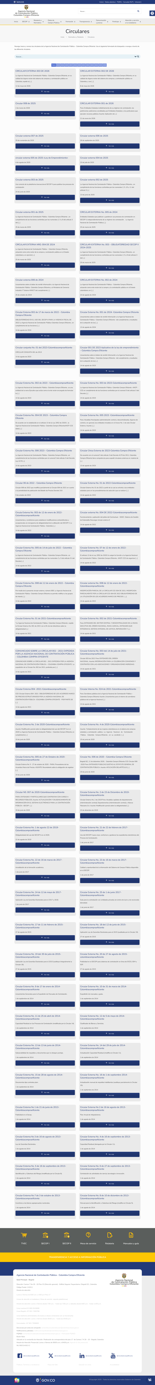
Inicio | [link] (101, 2)
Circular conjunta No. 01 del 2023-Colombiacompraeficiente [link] (44, 347)
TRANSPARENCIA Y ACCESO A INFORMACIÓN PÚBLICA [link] (77, 1257)
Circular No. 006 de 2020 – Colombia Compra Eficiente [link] (106, 756)
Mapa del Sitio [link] (53, 1365)
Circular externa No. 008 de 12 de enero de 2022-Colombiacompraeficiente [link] (104, 584)
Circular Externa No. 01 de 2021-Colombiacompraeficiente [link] (43, 618)
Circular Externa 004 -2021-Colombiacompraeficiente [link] (41, 689)
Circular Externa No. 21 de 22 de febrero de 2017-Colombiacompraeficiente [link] (104, 829)
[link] (152, 13)
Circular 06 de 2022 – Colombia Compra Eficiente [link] (39, 483)
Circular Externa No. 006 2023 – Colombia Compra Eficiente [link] (44, 450)
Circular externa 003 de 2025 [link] (29, 179)
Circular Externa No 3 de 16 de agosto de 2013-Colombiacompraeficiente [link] (38, 1138)
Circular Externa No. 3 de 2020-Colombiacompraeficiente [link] (43, 724)
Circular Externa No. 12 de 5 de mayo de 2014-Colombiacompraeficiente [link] (102, 1017)
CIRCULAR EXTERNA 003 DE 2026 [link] (32, 71)
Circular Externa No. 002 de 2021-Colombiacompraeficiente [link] (108, 618)
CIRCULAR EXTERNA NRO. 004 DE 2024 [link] (35, 244)
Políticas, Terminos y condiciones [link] (28, 1365)
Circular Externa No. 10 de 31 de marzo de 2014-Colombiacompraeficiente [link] (103, 988)
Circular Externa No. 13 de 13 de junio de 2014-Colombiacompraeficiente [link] (38, 1047)
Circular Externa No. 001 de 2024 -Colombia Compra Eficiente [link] (109, 312)
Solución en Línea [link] (85, 1365)
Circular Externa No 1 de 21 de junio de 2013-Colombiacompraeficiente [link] (37, 1109)
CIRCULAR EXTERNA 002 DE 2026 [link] (97, 71)
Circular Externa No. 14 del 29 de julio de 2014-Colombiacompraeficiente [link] (103, 1047)
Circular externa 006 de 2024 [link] (29, 279)
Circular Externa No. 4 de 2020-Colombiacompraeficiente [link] (107, 724)
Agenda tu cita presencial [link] (79, 1342)
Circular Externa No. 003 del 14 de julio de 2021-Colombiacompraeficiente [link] (103, 652)
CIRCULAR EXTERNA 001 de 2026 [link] (97, 103)
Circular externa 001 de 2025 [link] (29, 212)
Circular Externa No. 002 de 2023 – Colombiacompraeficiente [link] (44, 383)
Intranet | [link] (138, 2)
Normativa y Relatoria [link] (76, 37)
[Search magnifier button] (138, 11)
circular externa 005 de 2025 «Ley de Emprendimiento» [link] (42, 157)
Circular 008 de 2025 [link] (26, 103)
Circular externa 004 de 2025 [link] (94, 157)
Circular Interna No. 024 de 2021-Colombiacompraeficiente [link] (108, 689)
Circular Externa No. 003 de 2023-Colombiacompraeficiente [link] (108, 383)
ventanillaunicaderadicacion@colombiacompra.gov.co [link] (60, 1328)
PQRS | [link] (119, 2)
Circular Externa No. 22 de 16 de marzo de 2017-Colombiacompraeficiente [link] (39, 861)
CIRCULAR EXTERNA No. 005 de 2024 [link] (98, 212)
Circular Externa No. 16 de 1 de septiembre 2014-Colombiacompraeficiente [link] (104, 1076)
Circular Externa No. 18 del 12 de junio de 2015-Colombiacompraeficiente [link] (103, 926)
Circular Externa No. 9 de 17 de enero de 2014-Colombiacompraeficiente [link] (38, 988)
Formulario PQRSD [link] (68, 1334)
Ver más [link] (46, 92)
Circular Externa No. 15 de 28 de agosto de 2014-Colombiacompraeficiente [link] (39, 1076)
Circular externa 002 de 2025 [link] (94, 179)
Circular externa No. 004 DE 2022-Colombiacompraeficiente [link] (108, 512)
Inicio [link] (62, 37)
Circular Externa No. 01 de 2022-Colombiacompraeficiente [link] (108, 483)
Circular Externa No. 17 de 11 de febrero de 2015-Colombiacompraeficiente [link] (39, 926)
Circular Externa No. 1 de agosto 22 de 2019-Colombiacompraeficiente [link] (37, 829)
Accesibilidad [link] (114, 1365)
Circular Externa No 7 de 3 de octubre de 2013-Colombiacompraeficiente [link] (38, 1197)
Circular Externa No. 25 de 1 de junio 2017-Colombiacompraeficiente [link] (100, 894)
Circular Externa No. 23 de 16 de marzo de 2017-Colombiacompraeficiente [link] (103, 861)
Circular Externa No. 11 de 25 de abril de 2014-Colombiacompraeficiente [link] (38, 1017)
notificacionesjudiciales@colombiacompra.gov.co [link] (51, 1331)
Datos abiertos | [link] (110, 2)
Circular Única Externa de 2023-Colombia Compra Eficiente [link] (108, 450)
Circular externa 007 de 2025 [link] (29, 135)
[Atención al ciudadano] (150, 1380)
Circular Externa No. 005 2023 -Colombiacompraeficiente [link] (107, 415)
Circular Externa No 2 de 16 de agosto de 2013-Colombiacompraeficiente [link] (103, 1109)
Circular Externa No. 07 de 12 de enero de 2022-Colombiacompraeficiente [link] (103, 549)
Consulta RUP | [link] (128, 2)
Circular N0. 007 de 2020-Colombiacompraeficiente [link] (40, 792)
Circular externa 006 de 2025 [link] (94, 135)
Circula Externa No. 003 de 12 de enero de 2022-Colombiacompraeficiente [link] (39, 514)
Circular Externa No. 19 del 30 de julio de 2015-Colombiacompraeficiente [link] (38, 955)
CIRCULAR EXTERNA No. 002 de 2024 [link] (98, 279)
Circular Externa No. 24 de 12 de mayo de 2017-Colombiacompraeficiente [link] (39, 894)
